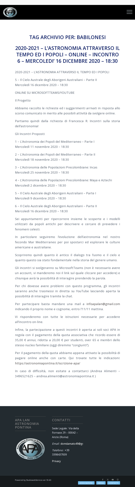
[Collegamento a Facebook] (102, 479)
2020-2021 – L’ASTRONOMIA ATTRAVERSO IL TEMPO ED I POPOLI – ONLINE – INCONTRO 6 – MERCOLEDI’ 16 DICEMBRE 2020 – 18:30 (67, 54)
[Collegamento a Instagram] (117, 479)
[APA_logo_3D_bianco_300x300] (10, 12)
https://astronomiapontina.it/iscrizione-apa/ (47, 363)
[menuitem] (127, 12)
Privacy (56, 461)
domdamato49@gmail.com (77, 443)
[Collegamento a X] (107, 479)
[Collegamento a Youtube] (112, 479)
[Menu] (127, 12)
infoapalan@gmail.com (103, 304)
